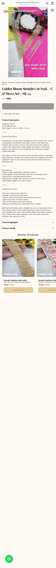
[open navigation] (3, 3)
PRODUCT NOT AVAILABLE (28, 106)
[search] (47, 3)
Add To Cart (18, 290)
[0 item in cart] (52, 3)
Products (11, 82)
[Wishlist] (52, 10)
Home (4, 82)
